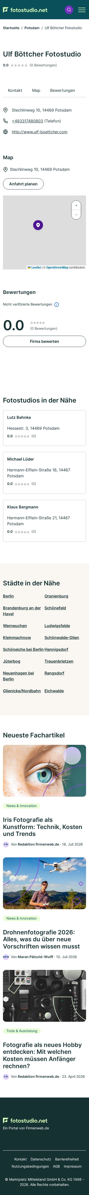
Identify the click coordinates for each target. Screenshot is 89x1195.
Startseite (11, 28)
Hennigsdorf (56, 649)
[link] (44, 428)
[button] (69, 9)
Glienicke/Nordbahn (22, 690)
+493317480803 (27, 120)
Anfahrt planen (23, 183)
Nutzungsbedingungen (30, 1166)
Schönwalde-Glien (61, 637)
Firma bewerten (44, 341)
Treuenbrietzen (58, 661)
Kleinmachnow (17, 637)
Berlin (8, 596)
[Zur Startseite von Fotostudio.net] (25, 10)
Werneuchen (15, 625)
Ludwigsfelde (57, 625)
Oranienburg (56, 596)
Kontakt (20, 1159)
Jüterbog (11, 661)
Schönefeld (55, 607)
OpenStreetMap (57, 267)
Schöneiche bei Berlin (23, 649)
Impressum (73, 1166)
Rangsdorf (54, 673)
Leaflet (36, 267)
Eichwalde (54, 690)
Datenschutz (41, 1159)
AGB (56, 1166)
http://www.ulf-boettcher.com (39, 131)
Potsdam (32, 28)
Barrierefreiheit (67, 1159)
